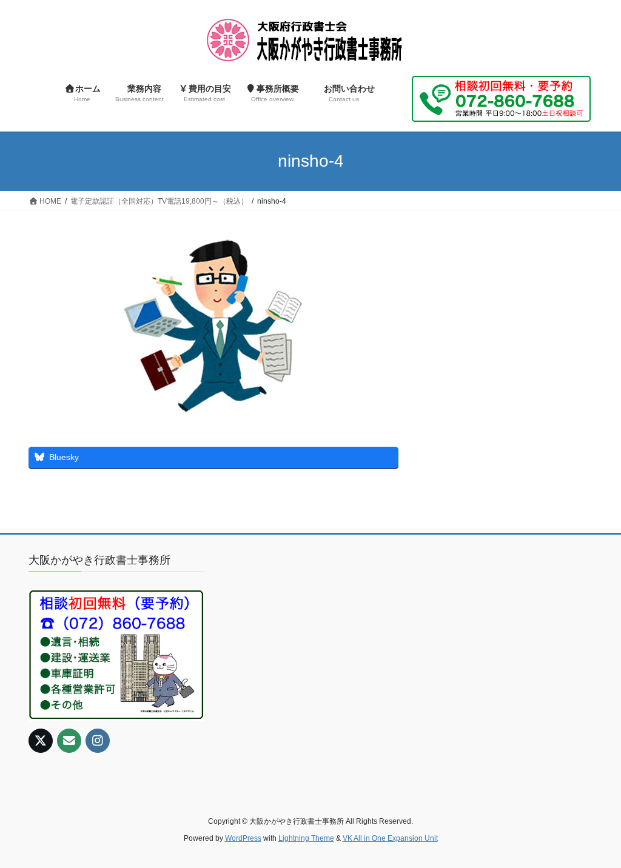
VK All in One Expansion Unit (390, 838)
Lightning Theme (306, 838)
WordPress (243, 838)
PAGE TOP (595, 831)
